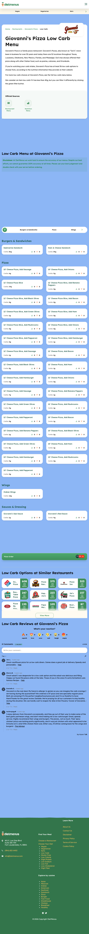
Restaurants (17, 29)
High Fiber (45, 868)
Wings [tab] (73, 230)
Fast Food (45, 899)
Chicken (44, 903)
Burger (44, 897)
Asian (43, 881)
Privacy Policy (69, 838)
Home (7, 29)
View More (44, 615)
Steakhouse (46, 901)
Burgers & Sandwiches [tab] (28, 230)
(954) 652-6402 (11, 850)
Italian (44, 886)
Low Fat (44, 864)
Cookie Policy (68, 846)
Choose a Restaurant (47, 841)
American (45, 888)
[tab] (17, 11)
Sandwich (45, 892)
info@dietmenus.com (14, 856)
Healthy (44, 907)
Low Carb (45, 853)
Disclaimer (67, 835)
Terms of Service (70, 842)
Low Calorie (46, 857)
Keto (43, 851)
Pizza (43, 894)
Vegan (44, 846)
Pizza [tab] (54, 230)
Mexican (44, 884)
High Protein (46, 859)
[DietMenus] (10, 4)
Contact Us (67, 831)
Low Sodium (46, 862)
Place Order (8, 557)
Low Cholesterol (47, 866)
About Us (66, 827)
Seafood (44, 890)
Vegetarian (46, 849)
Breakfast (45, 905)
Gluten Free (46, 855)
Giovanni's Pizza (31, 29)
